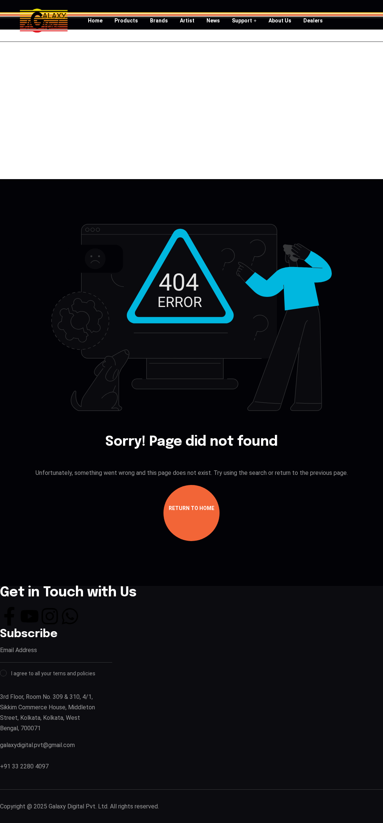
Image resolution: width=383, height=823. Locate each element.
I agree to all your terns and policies (53, 673)
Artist (187, 21)
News (213, 21)
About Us (280, 21)
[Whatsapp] (70, 616)
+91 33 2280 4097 (24, 766)
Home (95, 21)
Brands (159, 21)
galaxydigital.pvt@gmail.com (37, 745)
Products (126, 21)
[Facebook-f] (9, 616)
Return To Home (191, 508)
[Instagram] (49, 616)
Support (242, 21)
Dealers (313, 21)
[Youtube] (29, 616)
